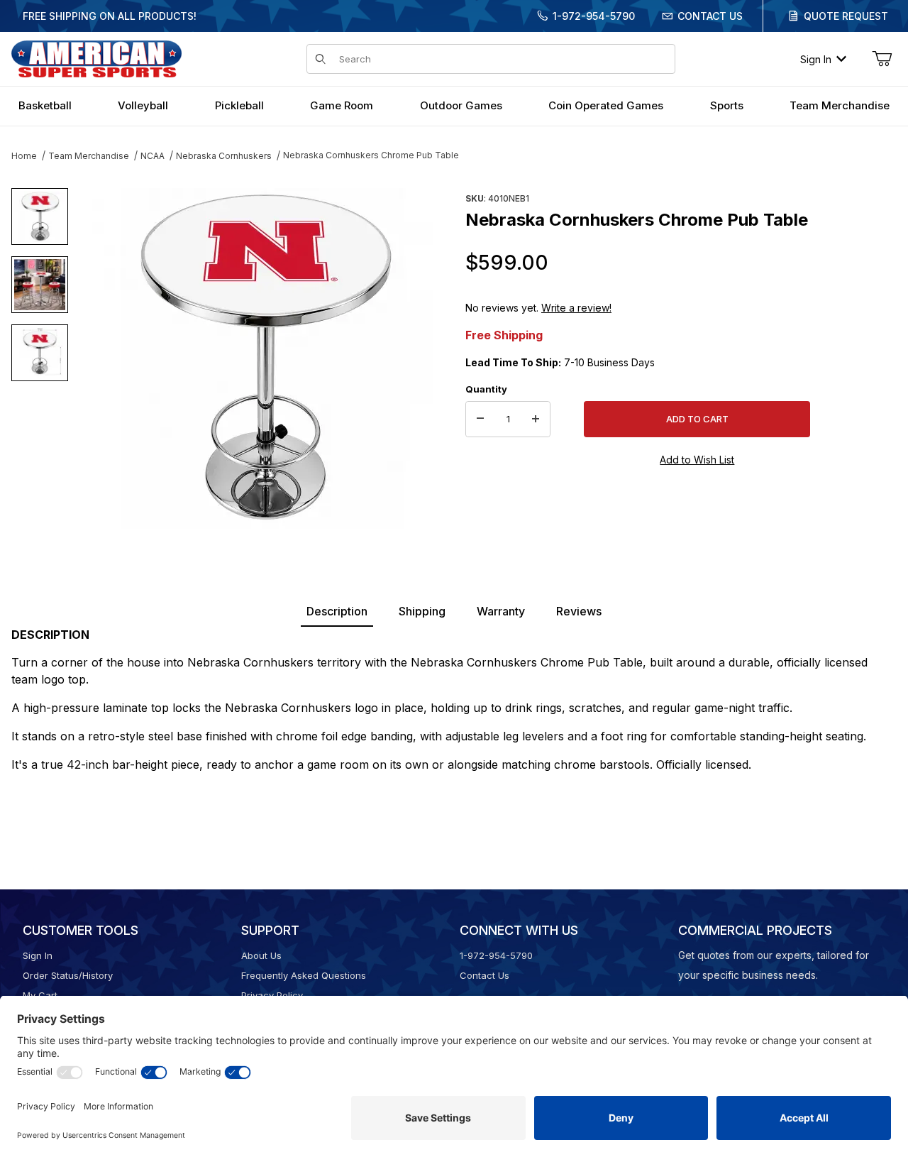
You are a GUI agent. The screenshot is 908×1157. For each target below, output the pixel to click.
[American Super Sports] (96, 58)
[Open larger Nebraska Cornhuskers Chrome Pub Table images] (262, 358)
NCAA (152, 155)
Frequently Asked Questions (303, 975)
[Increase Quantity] (535, 419)
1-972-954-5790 (594, 16)
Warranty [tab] (501, 611)
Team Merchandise (88, 155)
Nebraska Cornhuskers (224, 155)
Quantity (486, 389)
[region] (39, 352)
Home (24, 155)
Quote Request (846, 16)
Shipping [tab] (422, 611)
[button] (39, 216)
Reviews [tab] (579, 611)
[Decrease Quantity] (480, 419)
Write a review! (576, 308)
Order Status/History (68, 975)
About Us (261, 955)
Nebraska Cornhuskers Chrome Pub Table (371, 155)
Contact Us (710, 16)
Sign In (815, 59)
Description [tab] (336, 611)
